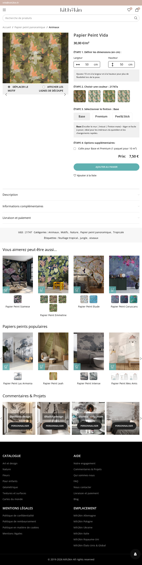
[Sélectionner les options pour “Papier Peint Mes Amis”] (112, 366)
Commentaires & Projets (88, 469)
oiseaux (93, 238)
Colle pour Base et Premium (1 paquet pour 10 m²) (107, 148)
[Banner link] (19, 418)
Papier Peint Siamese (18, 306)
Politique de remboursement (19, 521)
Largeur (78, 57)
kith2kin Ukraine (83, 527)
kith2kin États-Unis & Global (90, 545)
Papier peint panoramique (30, 27)
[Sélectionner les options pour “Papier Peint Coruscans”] (112, 289)
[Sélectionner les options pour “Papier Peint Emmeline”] (41, 289)
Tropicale (118, 232)
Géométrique (10, 487)
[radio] (80, 96)
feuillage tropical (68, 238)
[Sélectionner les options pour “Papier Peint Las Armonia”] (6, 366)
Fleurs (6, 475)
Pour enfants (10, 481)
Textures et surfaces (14, 493)
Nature (74, 232)
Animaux (54, 27)
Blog (76, 499)
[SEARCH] (135, 18)
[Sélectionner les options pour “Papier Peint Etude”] (77, 289)
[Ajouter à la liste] (28, 260)
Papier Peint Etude (89, 306)
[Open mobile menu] (4, 9)
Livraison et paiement (86, 493)
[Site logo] (71, 9)
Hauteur (113, 57)
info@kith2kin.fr (11, 2)
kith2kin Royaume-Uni (86, 539)
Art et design (10, 463)
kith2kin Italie (81, 533)
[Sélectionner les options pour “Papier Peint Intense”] (77, 366)
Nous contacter (82, 487)
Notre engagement (84, 463)
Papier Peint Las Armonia (17, 383)
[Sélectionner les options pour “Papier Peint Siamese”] (6, 289)
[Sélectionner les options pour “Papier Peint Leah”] (41, 366)
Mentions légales (12, 533)
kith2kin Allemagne (85, 515)
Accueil (7, 27)
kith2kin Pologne (83, 521)
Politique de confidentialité (18, 515)
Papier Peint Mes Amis (124, 383)
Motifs (64, 232)
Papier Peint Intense (88, 383)
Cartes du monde (13, 499)
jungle (83, 238)
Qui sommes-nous (84, 475)
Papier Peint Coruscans (124, 306)
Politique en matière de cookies (21, 527)
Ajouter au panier (106, 166)
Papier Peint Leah (53, 383)
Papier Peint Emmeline (53, 315)
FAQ (76, 481)
